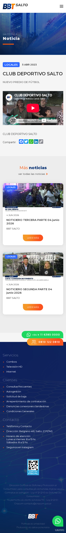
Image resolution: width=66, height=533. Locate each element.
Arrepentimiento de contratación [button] (26, 401)
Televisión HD (14, 366)
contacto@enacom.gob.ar (38, 503)
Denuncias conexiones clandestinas (27, 406)
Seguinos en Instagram (20, 447)
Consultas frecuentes (19, 386)
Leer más (33, 237)
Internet (11, 371)
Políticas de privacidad (33, 523)
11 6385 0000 (46, 334)
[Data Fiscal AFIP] (33, 467)
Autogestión (13, 391)
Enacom (18, 503)
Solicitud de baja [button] (16, 396)
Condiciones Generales (20, 411)
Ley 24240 (52, 499)
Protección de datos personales (33, 527)
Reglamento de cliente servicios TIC (26, 499)
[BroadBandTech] (18, 6)
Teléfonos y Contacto (19, 426)
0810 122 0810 (49, 342)
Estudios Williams (59, 530)
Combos (11, 361)
